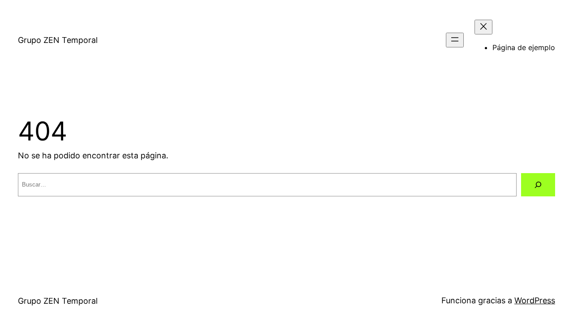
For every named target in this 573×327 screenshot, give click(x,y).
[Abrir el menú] (455, 40)
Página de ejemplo (523, 47)
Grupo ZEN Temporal (58, 40)
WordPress (534, 300)
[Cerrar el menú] (483, 27)
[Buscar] (538, 184)
